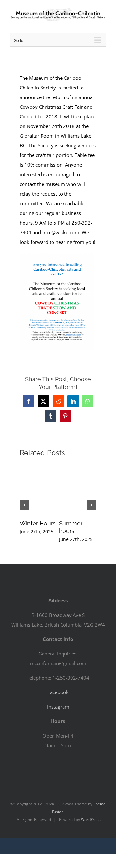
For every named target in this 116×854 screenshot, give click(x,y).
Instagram (58, 706)
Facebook (58, 692)
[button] (24, 505)
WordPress (91, 819)
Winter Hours (38, 523)
